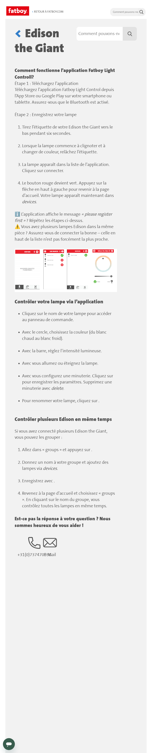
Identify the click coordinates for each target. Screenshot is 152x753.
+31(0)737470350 (34, 554)
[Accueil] (17, 10)
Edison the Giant (39, 41)
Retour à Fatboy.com (47, 11)
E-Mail (50, 554)
